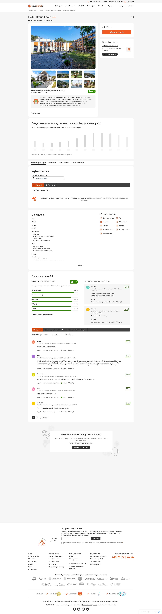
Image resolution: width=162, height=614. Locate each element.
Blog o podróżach (54, 553)
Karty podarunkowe (75, 553)
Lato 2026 (81, 6)
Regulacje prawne (95, 564)
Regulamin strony (95, 553)
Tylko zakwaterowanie (110, 46)
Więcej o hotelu (35, 113)
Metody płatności (54, 559)
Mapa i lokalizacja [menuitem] (78, 162)
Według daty (37, 330)
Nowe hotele (52, 564)
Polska (47, 10)
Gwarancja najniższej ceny (56, 567)
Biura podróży (32, 561)
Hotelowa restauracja (108, 229)
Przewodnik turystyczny (56, 556)
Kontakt (30, 564)
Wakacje (40, 10)
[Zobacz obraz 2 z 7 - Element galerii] (63, 74)
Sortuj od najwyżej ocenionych (76, 330)
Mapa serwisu (32, 569)
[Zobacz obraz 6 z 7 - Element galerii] (76, 84)
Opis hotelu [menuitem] (52, 162)
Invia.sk (89, 605)
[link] (70, 6)
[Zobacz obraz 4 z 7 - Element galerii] (89, 74)
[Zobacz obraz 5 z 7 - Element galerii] (63, 84)
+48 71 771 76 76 (123, 557)
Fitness (105, 226)
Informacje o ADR (95, 561)
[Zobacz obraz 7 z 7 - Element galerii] (89, 84)
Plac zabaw (122, 222)
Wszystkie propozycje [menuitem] (38, 162)
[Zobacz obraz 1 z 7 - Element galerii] (43, 79)
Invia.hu (95, 605)
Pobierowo (65, 10)
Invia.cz (84, 605)
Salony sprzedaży (33, 556)
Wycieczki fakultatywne (76, 566)
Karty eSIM (72, 569)
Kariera (30, 567)
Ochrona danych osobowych (98, 556)
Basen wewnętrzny (108, 218)
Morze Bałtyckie (55, 10)
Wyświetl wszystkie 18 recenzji (39, 92)
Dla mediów (31, 559)
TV (120, 218)
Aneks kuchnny (107, 233)
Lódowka (106, 222)
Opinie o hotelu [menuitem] (64, 162)
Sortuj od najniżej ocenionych (54, 330)
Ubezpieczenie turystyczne (77, 563)
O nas (30, 553)
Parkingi (71, 556)
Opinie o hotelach (54, 561)
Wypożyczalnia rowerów (124, 229)
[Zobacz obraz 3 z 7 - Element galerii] (76, 74)
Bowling (121, 226)
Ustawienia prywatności (97, 559)
